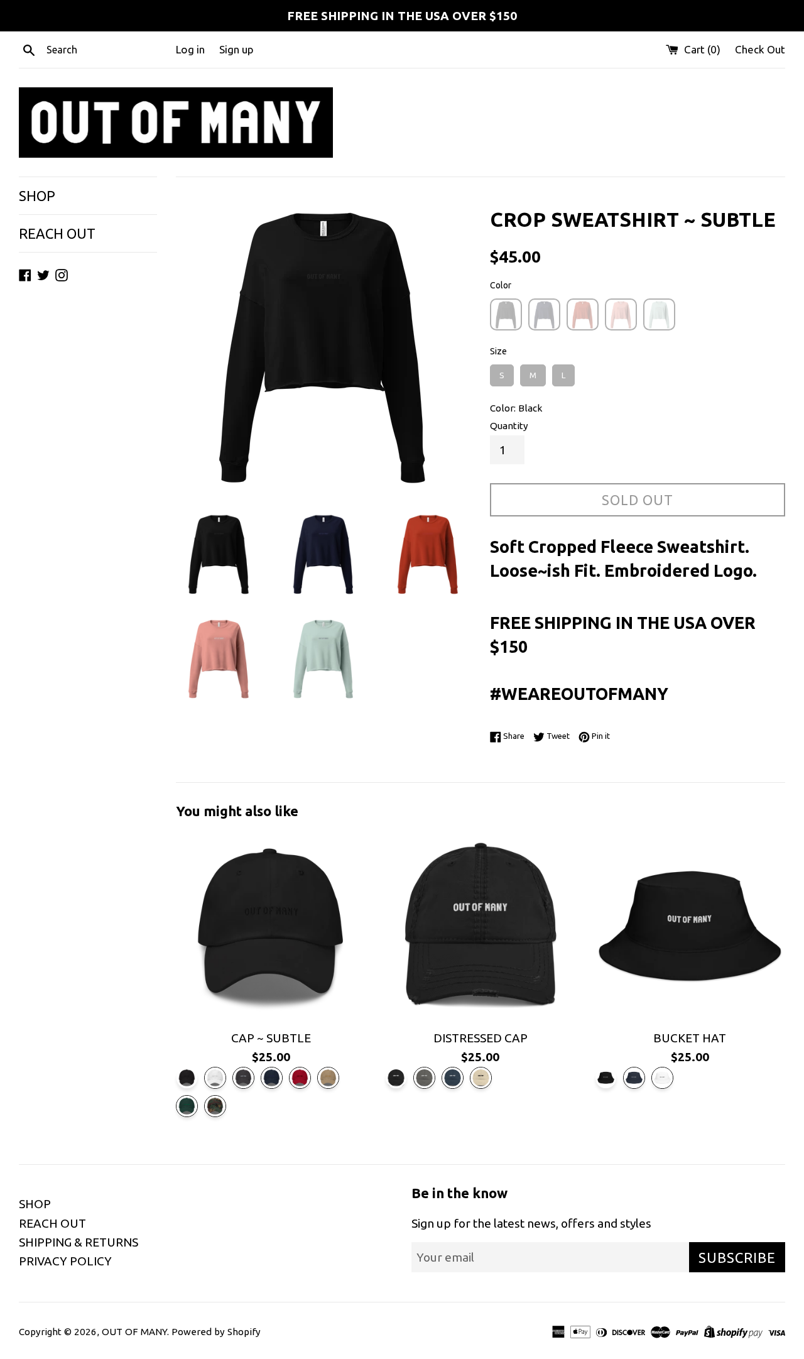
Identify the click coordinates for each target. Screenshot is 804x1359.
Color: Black (516, 408)
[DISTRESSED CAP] (480, 927)
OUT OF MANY (134, 1331)
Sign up (236, 49)
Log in (190, 49)
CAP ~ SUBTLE (271, 1038)
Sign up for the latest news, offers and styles (531, 1223)
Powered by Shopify (216, 1331)
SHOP (37, 196)
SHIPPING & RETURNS (78, 1242)
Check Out (760, 49)
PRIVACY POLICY (65, 1261)
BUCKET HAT (689, 1038)
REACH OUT (57, 233)
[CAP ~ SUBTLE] (271, 927)
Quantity (509, 425)
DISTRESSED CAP (480, 1038)
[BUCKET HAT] (690, 927)
